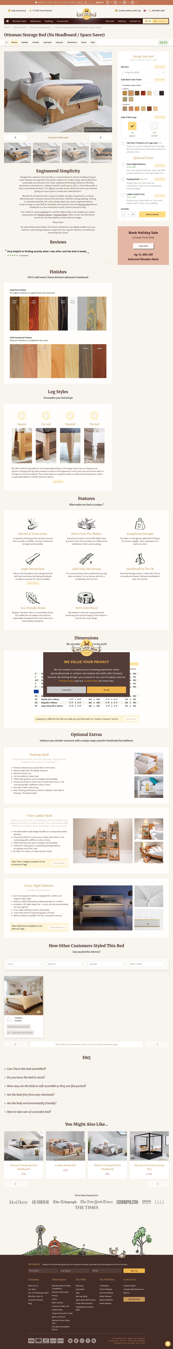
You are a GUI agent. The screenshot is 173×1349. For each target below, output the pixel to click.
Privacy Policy (66, 680)
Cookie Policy (91, 680)
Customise (66, 690)
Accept (107, 690)
